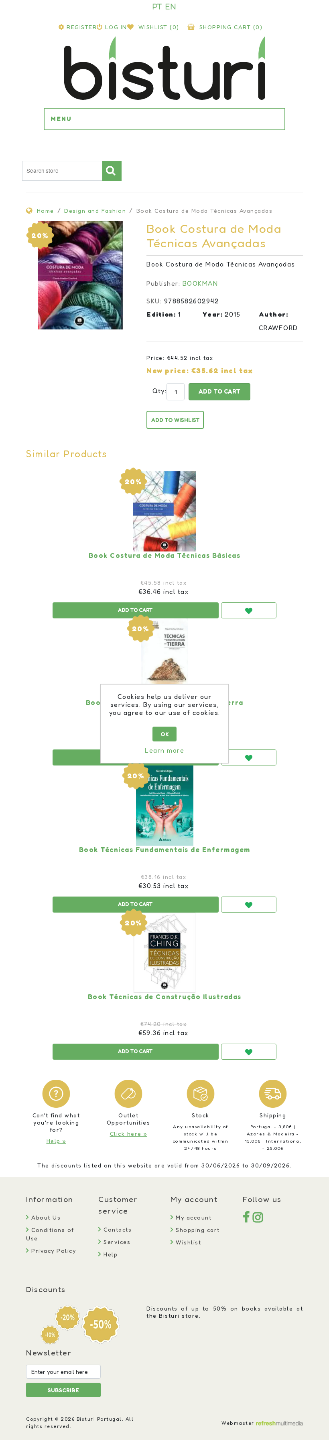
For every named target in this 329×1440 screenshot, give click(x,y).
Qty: (155, 391)
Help (110, 1254)
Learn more (164, 750)
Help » (56, 1140)
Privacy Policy (52, 1250)
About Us (45, 1217)
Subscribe (63, 1390)
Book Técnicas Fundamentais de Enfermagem (164, 850)
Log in (116, 27)
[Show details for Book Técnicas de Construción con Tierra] (165, 658)
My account (192, 1217)
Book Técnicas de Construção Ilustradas (165, 997)
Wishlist (187, 1242)
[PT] (157, 6)
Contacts (117, 1229)
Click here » (128, 1133)
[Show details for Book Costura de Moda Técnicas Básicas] (164, 511)
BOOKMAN (200, 283)
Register (82, 27)
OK (164, 734)
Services (116, 1241)
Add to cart (219, 391)
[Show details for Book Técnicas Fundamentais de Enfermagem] (164, 805)
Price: (155, 357)
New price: (167, 370)
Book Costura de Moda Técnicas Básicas (165, 555)
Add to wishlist (175, 419)
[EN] (170, 6)
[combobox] (62, 171)
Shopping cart (197, 1229)
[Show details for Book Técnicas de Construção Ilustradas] (164, 953)
